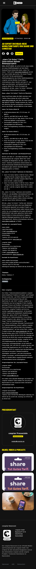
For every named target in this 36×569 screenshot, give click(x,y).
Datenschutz (21, 564)
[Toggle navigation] (4, 3)
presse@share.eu (11, 231)
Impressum (5, 564)
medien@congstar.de (18, 441)
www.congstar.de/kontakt (10, 392)
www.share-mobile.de (21, 72)
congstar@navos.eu (12, 252)
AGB (13, 564)
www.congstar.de (18, 254)
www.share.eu (17, 239)
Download (19, 53)
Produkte (5, 281)
